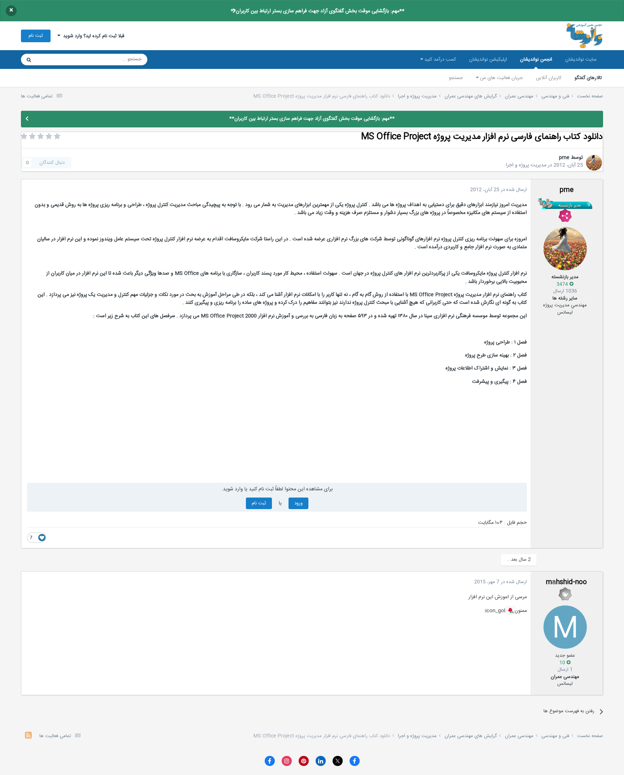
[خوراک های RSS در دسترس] (28, 736)
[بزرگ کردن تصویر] (511, 610)
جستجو (456, 78)
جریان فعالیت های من (500, 78)
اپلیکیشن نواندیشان (488, 60)
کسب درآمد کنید (439, 60)
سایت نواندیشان (581, 60)
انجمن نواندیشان (536, 60)
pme (564, 157)
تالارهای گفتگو (588, 78)
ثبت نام (36, 36)
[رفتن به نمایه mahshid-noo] (565, 627)
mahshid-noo (566, 582)
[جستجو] (29, 59)
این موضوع (56, 59)
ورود (298, 503)
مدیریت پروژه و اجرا (526, 165)
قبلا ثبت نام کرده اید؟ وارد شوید (92, 36)
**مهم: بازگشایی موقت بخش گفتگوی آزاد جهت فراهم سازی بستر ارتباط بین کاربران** (317, 11)
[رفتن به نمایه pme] (594, 163)
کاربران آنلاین (549, 78)
